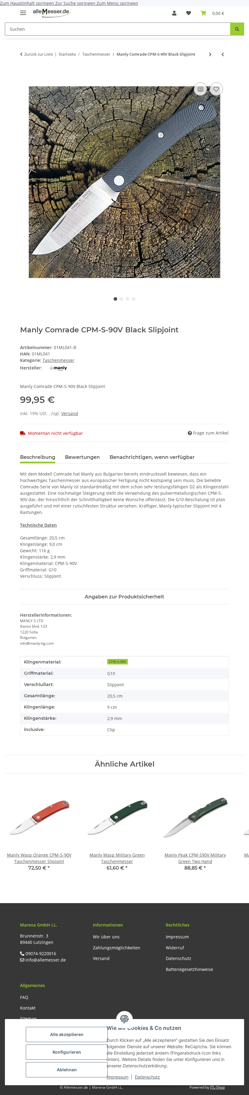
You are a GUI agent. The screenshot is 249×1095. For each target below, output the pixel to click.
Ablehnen (67, 1069)
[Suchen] (237, 29)
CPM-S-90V (117, 662)
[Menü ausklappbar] (23, 10)
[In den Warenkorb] (25, 74)
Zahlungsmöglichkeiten (116, 948)
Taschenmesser (58, 360)
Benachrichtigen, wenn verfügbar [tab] (152, 457)
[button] (174, 13)
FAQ (24, 997)
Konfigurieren (67, 1052)
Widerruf (175, 948)
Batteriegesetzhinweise (189, 969)
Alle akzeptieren (67, 1034)
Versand (69, 413)
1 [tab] (115, 299)
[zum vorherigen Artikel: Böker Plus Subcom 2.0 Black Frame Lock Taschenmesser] (223, 54)
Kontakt (28, 1008)
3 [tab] (127, 299)
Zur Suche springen (76, 3)
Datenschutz (147, 1076)
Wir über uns (106, 937)
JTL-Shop (217, 1087)
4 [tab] (133, 299)
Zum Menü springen (117, 3)
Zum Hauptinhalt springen (27, 3)
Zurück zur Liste (38, 54)
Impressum (117, 1076)
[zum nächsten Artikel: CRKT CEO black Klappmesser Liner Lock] (210, 54)
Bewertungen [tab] (82, 457)
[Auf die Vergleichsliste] (200, 89)
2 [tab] (121, 299)
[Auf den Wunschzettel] (216, 89)
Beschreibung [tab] (37, 457)
